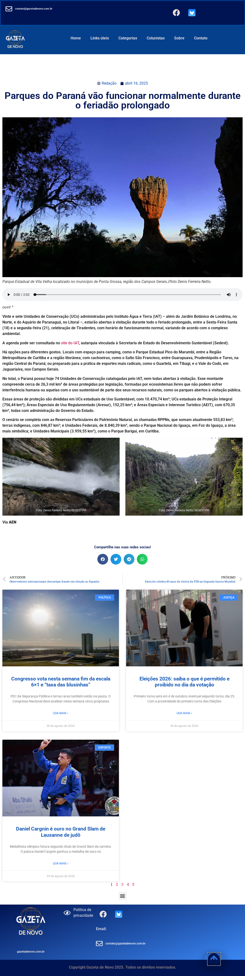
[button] (102, 559)
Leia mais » (60, 713)
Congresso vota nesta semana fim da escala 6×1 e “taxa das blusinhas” (60, 682)
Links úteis (99, 38)
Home (76, 38)
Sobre (179, 38)
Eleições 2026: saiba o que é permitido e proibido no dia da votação (184, 682)
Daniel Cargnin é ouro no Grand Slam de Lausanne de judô (60, 832)
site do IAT (70, 343)
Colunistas (156, 38)
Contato (200, 38)
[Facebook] (176, 12)
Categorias (127, 38)
